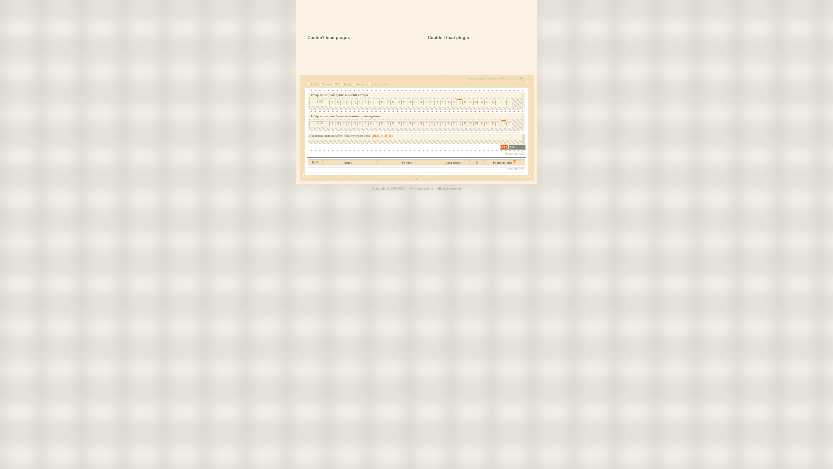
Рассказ (407, 162)
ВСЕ (320, 101)
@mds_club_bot (382, 135)
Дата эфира (453, 162)
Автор (348, 162)
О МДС (314, 84)
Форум (347, 84)
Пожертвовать (380, 84)
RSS (337, 84)
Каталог (327, 84)
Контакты (361, 84)
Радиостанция (502, 162)
